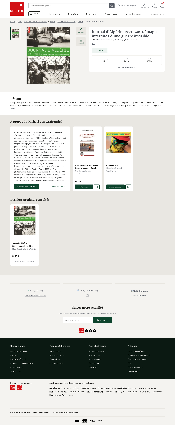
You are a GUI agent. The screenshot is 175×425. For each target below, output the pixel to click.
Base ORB (93, 367)
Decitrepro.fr (94, 363)
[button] (87, 104)
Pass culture (55, 359)
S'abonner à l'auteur (27, 186)
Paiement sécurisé (18, 359)
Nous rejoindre (95, 359)
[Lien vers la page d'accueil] (17, 9)
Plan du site (133, 371)
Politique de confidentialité (139, 355)
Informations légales (136, 351)
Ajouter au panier (115, 187)
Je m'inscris (103, 320)
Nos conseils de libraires (35, 295)
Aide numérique (16, 367)
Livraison (14, 355)
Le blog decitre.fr (57, 363)
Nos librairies (94, 355)
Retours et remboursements (22, 363)
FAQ (87, 295)
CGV (129, 363)
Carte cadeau (55, 351)
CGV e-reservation (135, 367)
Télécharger (84, 187)
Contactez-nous (139, 295)
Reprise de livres (57, 355)
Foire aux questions (18, 351)
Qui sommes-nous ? (97, 351)
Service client (16, 371)
